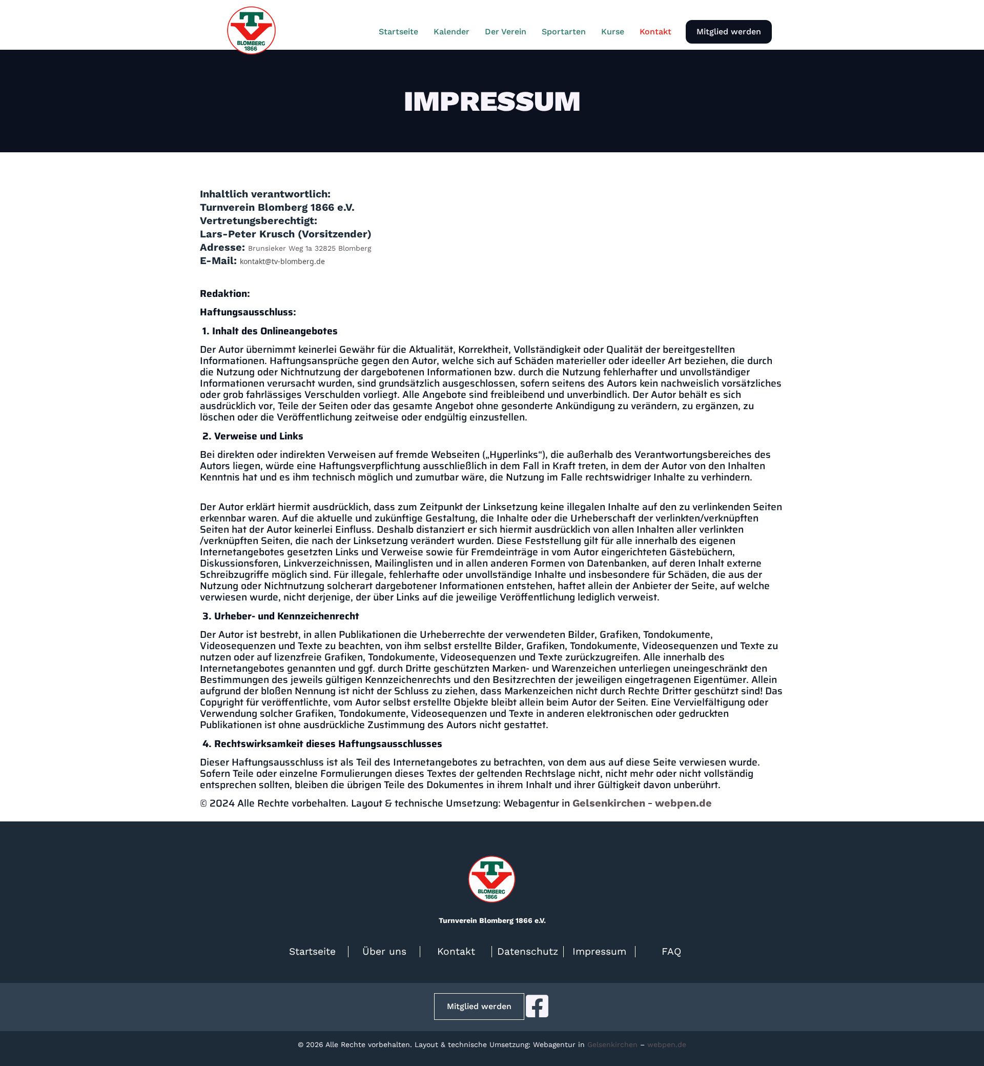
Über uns (384, 951)
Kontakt (655, 31)
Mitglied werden (728, 31)
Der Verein (505, 31)
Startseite (398, 31)
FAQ (671, 951)
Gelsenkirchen (608, 803)
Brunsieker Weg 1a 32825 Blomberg (309, 248)
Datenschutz (527, 951)
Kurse (612, 31)
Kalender (451, 31)
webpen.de (683, 803)
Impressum (599, 951)
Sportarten (564, 31)
